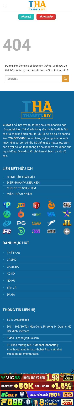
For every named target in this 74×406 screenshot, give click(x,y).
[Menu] (5, 6)
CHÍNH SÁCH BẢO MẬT (21, 177)
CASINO (12, 259)
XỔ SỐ (11, 273)
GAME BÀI (13, 266)
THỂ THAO (13, 252)
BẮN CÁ (11, 287)
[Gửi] (65, 78)
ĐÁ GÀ (11, 294)
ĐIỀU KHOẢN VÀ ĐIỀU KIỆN (23, 182)
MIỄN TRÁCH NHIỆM (19, 193)
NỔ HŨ (11, 280)
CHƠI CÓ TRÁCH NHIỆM (21, 188)
